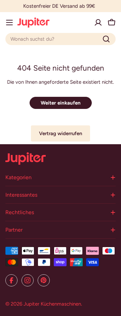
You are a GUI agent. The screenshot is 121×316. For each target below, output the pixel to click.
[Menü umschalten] (9, 22)
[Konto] (98, 22)
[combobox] (60, 39)
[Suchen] (106, 39)
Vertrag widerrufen (60, 133)
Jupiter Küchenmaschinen (52, 304)
